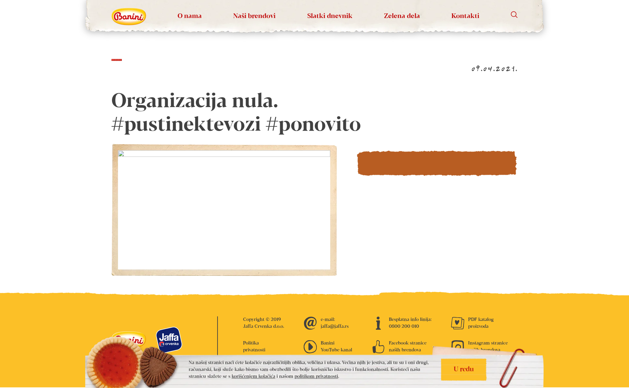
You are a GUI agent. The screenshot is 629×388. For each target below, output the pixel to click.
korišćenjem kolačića (253, 376)
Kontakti (465, 16)
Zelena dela (402, 16)
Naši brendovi (254, 16)
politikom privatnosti (316, 376)
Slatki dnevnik (330, 16)
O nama (190, 16)
